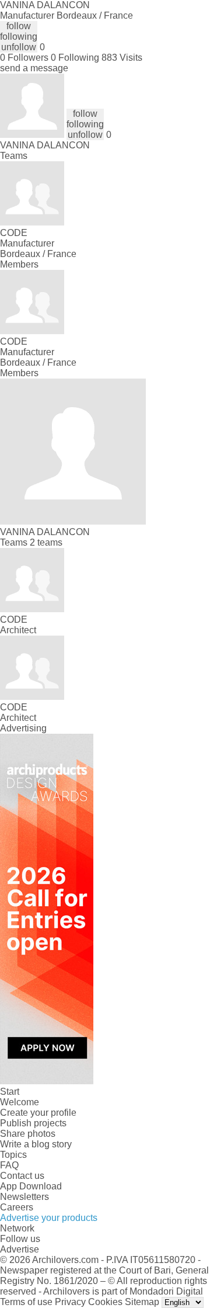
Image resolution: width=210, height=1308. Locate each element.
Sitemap (142, 1302)
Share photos (27, 1134)
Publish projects (33, 1123)
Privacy (70, 1302)
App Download (31, 1186)
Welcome (19, 1102)
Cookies (105, 1302)
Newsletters (24, 1197)
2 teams (46, 542)
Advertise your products (48, 1218)
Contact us (22, 1176)
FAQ (9, 1165)
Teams (13, 156)
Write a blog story (36, 1144)
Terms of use (26, 1302)
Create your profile (38, 1113)
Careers (16, 1207)
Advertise (19, 1249)
